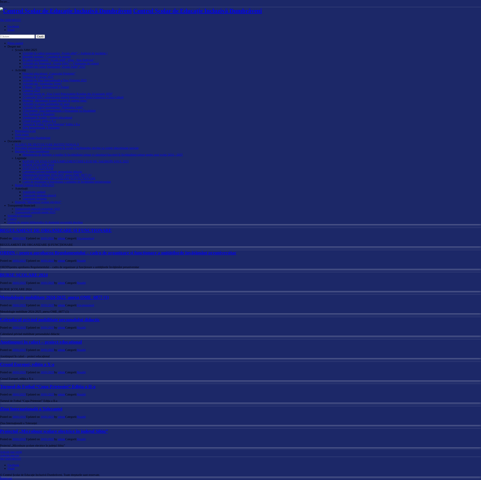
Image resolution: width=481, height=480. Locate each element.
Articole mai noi (9, 455)
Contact (12, 219)
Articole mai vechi (11, 452)
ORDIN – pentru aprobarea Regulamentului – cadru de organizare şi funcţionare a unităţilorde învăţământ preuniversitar (118, 252)
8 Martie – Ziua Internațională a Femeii (46, 87)
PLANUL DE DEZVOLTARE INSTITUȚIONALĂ (47, 144)
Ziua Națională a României (38, 114)
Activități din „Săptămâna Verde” (42, 83)
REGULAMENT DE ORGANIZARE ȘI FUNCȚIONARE (59, 178)
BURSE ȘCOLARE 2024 (38, 164)
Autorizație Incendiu (35, 198)
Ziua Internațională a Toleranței (41, 127)
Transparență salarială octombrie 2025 (37, 208)
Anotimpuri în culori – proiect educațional (47, 117)
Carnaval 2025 (31, 90)
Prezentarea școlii (25, 131)
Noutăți (81, 260)
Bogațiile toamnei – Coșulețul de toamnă (47, 56)
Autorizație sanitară (34, 192)
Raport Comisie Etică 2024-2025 (34, 185)
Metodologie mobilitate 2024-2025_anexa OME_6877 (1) (57, 175)
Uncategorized (85, 238)
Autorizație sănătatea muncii (39, 195)
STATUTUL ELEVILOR (38, 168)
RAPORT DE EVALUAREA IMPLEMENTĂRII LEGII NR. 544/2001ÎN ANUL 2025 (76, 161)
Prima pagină (15, 43)
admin (61, 238)
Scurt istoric (22, 134)
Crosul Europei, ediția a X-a (39, 120)
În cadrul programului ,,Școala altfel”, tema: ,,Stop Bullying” (58, 60)
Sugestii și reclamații (20, 215)
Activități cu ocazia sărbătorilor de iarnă (46, 104)
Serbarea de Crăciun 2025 (38, 77)
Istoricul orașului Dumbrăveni (32, 137)
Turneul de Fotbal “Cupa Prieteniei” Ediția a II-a (51, 124)
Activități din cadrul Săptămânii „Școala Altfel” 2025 (54, 66)
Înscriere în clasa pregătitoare (32, 151)
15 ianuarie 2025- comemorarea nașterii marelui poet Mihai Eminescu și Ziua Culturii (73, 97)
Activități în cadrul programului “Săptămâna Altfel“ (53, 107)
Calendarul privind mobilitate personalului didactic (52, 171)
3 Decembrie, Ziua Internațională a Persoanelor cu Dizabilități (59, 110)
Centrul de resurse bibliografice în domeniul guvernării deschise (45, 222)
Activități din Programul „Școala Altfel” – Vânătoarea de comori (61, 63)
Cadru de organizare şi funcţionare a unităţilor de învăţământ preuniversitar (67, 181)
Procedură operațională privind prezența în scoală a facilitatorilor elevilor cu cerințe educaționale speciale (77, 148)
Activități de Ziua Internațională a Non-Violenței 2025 (55, 80)
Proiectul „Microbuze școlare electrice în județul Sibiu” (55, 100)
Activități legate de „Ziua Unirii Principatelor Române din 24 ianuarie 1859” (68, 93)
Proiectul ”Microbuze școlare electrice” (38, 202)
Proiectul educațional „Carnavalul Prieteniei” (49, 73)
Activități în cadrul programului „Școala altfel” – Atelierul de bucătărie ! (65, 53)
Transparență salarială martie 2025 (35, 212)
